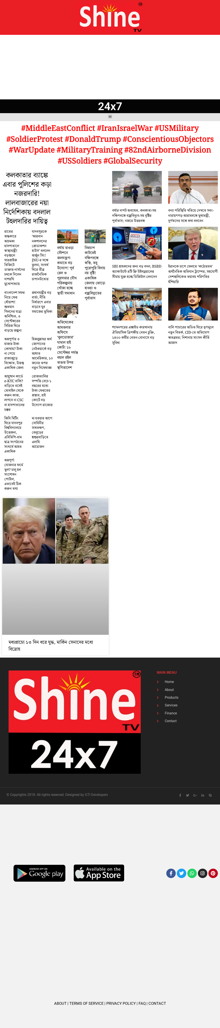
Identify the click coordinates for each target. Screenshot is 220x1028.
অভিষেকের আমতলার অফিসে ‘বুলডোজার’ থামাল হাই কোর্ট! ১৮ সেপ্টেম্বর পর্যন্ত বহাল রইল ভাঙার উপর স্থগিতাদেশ (67, 345)
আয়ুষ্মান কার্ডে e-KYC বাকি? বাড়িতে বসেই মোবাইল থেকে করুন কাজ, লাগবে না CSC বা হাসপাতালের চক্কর (14, 393)
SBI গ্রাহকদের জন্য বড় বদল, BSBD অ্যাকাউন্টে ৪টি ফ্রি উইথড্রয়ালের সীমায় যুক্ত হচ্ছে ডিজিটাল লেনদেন (136, 272)
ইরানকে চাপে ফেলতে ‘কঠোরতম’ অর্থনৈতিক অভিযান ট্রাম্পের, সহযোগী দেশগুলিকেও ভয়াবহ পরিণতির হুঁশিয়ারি (193, 274)
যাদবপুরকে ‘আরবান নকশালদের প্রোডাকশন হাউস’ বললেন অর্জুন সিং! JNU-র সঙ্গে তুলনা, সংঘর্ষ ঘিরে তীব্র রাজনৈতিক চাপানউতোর (41, 255)
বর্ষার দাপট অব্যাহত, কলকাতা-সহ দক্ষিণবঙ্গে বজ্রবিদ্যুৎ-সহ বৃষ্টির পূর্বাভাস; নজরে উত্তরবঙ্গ (134, 216)
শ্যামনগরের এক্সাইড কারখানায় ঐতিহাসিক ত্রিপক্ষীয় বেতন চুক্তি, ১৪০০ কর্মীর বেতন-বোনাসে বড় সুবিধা (133, 335)
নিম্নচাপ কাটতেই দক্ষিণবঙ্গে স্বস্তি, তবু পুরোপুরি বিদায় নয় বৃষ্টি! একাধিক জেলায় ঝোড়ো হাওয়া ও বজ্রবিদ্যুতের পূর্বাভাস (95, 273)
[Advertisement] (110, 67)
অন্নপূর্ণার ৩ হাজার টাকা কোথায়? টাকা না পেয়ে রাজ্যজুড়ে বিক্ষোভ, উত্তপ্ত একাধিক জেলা (14, 353)
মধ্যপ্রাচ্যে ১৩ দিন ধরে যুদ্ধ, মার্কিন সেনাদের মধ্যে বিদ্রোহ (51, 646)
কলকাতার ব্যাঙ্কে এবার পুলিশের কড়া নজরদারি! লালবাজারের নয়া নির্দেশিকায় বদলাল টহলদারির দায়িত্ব (27, 198)
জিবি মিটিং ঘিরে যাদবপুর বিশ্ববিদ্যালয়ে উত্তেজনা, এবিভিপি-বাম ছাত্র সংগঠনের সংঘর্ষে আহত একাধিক (13, 435)
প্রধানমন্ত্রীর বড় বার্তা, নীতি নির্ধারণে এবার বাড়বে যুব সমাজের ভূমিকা (42, 302)
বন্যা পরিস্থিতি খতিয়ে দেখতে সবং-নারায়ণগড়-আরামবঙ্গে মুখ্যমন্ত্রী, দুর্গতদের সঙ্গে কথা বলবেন (191, 216)
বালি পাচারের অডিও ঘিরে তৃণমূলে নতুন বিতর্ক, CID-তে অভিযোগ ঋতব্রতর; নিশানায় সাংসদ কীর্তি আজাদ (191, 335)
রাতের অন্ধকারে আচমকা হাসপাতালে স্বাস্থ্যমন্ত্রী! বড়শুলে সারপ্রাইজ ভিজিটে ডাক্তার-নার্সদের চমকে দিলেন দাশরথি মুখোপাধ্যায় (14, 258)
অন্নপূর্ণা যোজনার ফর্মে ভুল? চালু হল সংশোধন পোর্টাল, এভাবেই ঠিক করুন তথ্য (13, 474)
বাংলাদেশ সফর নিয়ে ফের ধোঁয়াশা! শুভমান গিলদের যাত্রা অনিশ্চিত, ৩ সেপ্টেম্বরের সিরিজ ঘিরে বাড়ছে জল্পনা (14, 312)
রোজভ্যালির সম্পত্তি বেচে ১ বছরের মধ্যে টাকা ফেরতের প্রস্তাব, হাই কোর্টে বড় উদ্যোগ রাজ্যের (42, 390)
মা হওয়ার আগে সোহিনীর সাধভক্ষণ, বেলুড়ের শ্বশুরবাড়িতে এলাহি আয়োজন (42, 432)
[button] (110, 116)
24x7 (110, 106)
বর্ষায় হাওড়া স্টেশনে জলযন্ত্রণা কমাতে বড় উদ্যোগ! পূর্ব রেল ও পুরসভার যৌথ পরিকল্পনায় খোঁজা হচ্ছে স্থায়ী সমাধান (67, 270)
